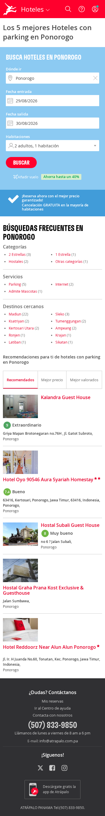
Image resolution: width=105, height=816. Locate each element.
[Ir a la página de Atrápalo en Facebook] (52, 768)
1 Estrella (63, 254)
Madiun (15, 314)
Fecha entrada (19, 91)
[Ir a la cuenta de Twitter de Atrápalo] (40, 768)
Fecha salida (17, 114)
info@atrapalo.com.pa (58, 740)
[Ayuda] (81, 9)
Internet (61, 284)
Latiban (15, 342)
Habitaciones (18, 136)
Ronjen (14, 335)
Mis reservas (52, 701)
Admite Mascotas (23, 291)
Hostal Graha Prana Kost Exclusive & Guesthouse (43, 590)
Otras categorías (69, 261)
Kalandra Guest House (65, 398)
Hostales (16, 261)
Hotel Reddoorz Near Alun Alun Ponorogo (49, 647)
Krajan (60, 335)
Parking (15, 284)
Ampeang (63, 328)
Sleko (59, 314)
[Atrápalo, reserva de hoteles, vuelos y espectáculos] (10, 9)
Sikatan (61, 342)
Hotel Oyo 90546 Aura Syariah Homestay (48, 480)
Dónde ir (14, 69)
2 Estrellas (17, 254)
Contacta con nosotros (52, 715)
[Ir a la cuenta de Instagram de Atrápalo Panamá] (65, 768)
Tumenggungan (68, 321)
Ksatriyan (16, 321)
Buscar (21, 162)
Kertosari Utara (21, 328)
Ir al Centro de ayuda (52, 708)
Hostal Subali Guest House (70, 525)
